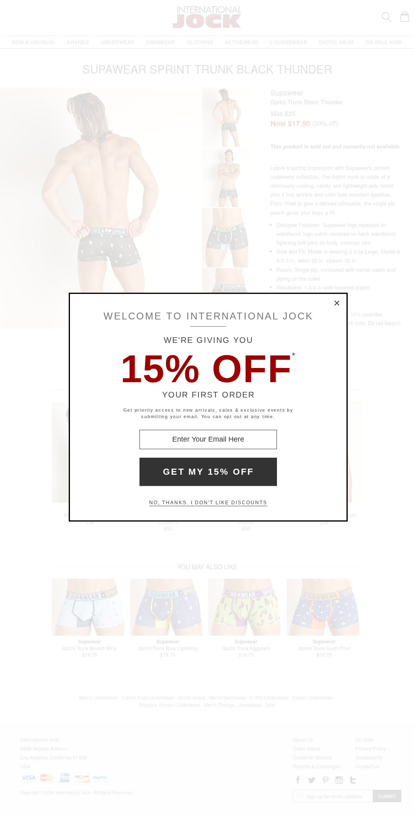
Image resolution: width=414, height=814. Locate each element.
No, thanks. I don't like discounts (208, 502)
